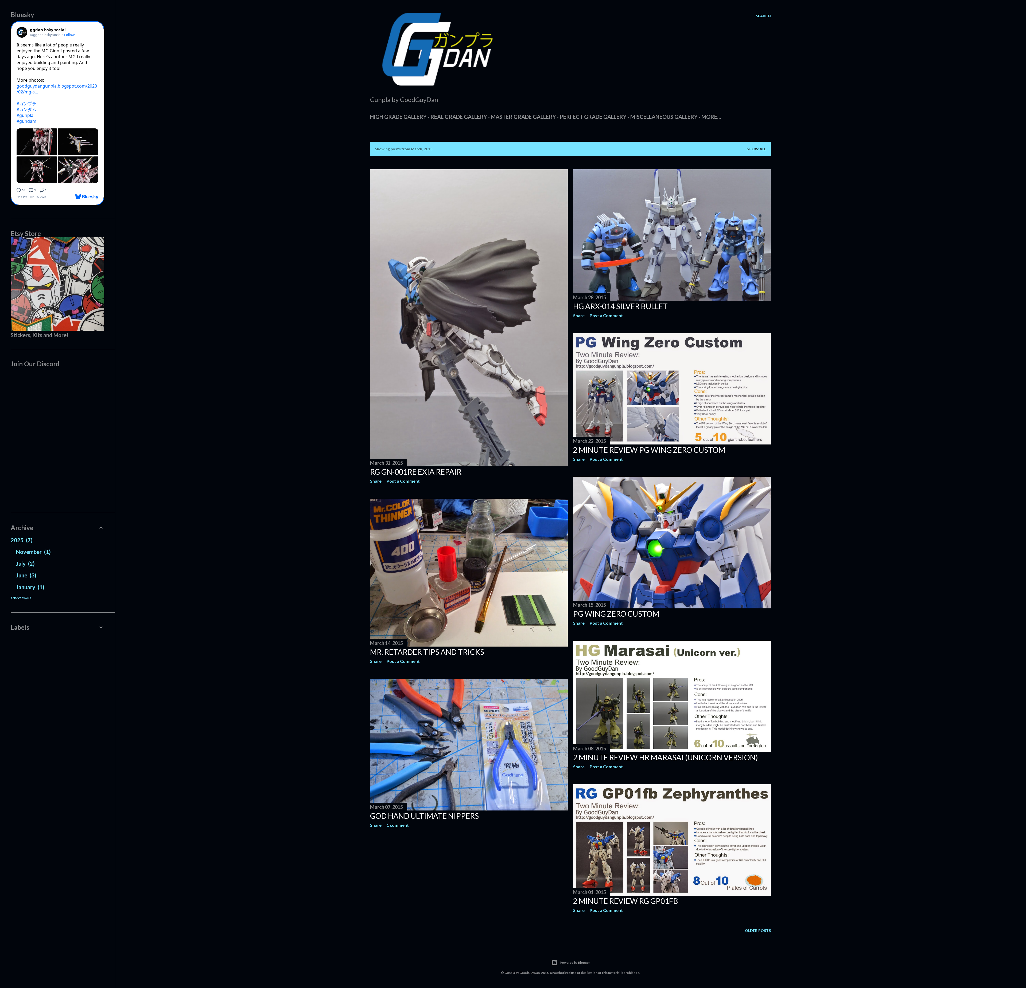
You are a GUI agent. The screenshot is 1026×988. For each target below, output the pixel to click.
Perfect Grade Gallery (593, 116)
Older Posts (758, 930)
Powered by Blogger (575, 963)
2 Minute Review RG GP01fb (625, 901)
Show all (756, 149)
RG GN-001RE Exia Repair (415, 471)
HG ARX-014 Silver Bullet (620, 306)
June (25, 575)
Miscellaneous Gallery (664, 116)
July (24, 563)
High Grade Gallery (398, 116)
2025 (21, 540)
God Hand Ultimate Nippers (424, 815)
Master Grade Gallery (523, 116)
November (32, 552)
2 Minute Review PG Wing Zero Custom (649, 449)
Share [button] (376, 480)
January (29, 587)
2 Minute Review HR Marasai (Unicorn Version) (665, 757)
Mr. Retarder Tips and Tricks (427, 651)
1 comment (398, 825)
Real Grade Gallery (458, 116)
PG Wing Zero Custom (616, 613)
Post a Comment (403, 480)
